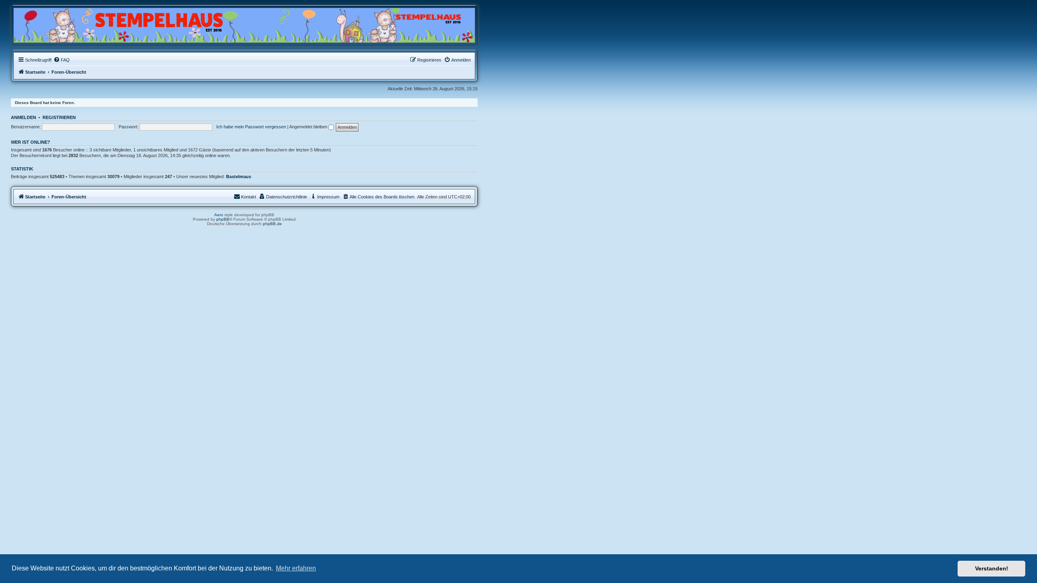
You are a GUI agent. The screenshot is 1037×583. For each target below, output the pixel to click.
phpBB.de (272, 223)
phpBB (222, 219)
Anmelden (23, 117)
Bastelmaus (238, 176)
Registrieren (59, 117)
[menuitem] (61, 60)
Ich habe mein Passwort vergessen (251, 126)
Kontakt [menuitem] (248, 196)
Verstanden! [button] (991, 568)
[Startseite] (52, 23)
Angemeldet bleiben (309, 126)
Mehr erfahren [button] (296, 568)
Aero (218, 215)
